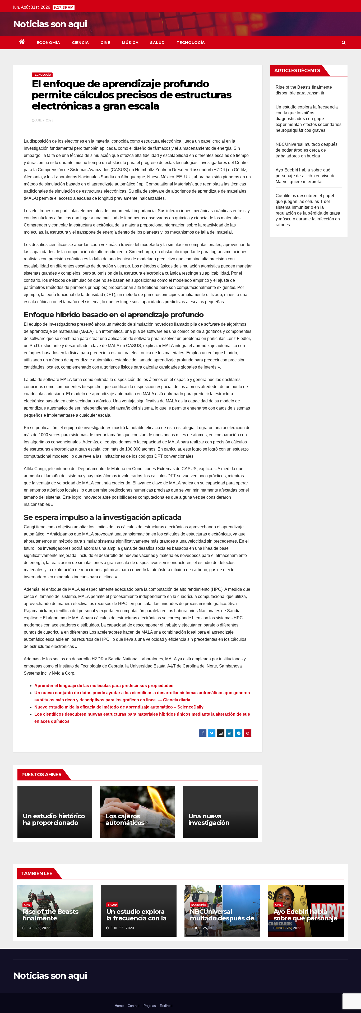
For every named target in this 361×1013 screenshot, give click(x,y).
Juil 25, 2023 (38, 928)
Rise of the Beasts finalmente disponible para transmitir (50, 921)
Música (130, 42)
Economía (48, 42)
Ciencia (80, 42)
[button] (344, 42)
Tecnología (191, 42)
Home (119, 1006)
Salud (157, 42)
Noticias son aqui (50, 24)
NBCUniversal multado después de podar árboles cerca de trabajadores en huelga (307, 150)
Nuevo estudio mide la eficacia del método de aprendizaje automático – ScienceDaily (118, 707)
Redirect (166, 1006)
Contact (134, 1006)
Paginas (150, 1006)
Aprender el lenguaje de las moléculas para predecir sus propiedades (103, 685)
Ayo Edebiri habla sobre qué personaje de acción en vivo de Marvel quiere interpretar (306, 176)
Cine (105, 42)
